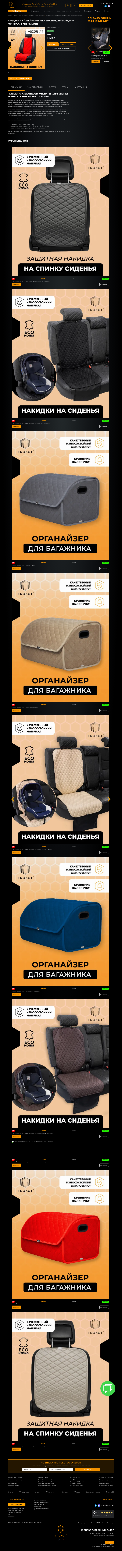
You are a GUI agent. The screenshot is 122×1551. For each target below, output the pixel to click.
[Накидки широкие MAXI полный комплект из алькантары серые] (101, 38)
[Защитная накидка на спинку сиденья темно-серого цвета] (60, 212)
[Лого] (61, 1531)
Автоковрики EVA (12, 1483)
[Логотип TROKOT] (11, 5)
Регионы (109, 1542)
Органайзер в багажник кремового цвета (25, 707)
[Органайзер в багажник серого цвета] (60, 496)
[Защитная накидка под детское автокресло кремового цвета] (60, 780)
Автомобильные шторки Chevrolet (47, 1485)
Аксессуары (37, 1506)
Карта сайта (11, 1516)
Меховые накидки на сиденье (16, 1480)
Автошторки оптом (104, 1483)
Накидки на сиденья (40, 1501)
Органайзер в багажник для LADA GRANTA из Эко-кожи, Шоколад (32, 1162)
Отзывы (77, 1492)
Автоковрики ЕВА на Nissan (78, 1482)
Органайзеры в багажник (41, 1502)
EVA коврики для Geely (76, 1485)
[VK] (59, 1540)
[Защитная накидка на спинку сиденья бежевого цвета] (60, 1377)
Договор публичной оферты (15, 1510)
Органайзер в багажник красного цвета (24, 1304)
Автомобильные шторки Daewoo (47, 1482)
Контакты (65, 1492)
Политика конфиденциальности (16, 1508)
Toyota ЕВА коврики (75, 1483)
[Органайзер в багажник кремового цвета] (60, 638)
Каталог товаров (23, 15)
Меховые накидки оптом (106, 1485)
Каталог (10, 1492)
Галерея (37, 1492)
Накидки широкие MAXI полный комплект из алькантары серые (99, 57)
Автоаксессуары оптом (105, 1482)
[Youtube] (62, 1540)
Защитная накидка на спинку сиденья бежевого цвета (29, 1446)
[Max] (109, 6)
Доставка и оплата (93, 1492)
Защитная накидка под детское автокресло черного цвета (31, 423)
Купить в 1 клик (68, 44)
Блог (9, 1514)
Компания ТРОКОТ (12, 15)
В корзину (52, 44)
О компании (50, 1492)
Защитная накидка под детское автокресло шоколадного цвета (32, 1133)
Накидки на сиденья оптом (106, 1480)
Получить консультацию (62, 48)
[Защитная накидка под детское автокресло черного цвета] (60, 354)
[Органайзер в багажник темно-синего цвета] (60, 922)
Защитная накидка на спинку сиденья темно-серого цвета (31, 281)
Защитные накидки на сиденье (16, 1482)
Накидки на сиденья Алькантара (36, 15)
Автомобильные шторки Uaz (46, 1480)
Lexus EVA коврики (75, 1480)
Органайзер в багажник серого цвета (23, 565)
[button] (111, 48)
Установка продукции (17, 1499)
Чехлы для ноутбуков (40, 1510)
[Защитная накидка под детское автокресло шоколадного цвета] (60, 1064)
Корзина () (110, 1492)
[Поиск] (68, 5)
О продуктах (24, 1492)
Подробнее (106, 61)
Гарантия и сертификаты (14, 1512)
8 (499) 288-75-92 (107, 3)
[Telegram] (105, 6)
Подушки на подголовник (41, 1508)
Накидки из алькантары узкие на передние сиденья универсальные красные (64, 15)
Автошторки (37, 1499)
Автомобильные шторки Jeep (46, 1483)
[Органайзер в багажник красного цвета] (60, 1235)
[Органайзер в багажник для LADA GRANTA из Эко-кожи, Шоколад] (60, 1149)
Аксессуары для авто (13, 1485)
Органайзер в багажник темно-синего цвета (26, 991)
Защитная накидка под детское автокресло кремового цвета (31, 849)
